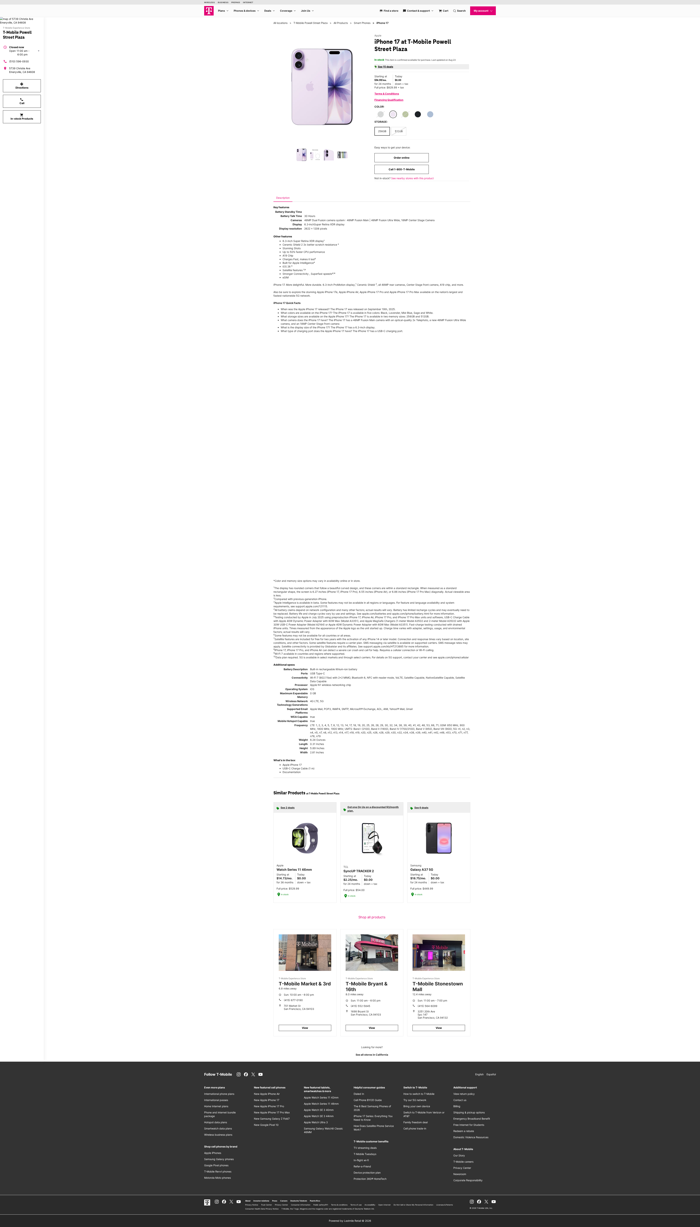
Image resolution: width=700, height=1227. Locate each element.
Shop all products (371, 917)
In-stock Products (22, 116)
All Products (341, 22)
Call (22, 101)
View (305, 1027)
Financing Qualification (388, 99)
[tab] (282, 197)
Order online (401, 157)
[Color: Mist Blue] (430, 114)
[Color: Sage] (405, 114)
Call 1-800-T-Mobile (402, 169)
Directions (21, 85)
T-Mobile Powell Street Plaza (310, 22)
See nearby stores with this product (412, 178)
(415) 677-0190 (293, 1000)
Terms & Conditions (386, 93)
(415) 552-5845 (360, 1005)
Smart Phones (362, 22)
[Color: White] (380, 114)
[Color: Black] (418, 114)
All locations (280, 22)
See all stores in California (372, 1054)
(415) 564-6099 (427, 1005)
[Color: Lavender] (393, 114)
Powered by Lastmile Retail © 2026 (350, 1220)
